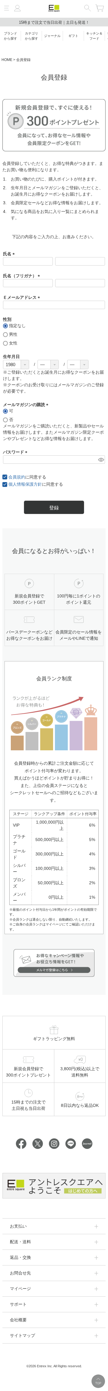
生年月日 (11, 356)
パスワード (16, 452)
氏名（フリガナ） (22, 275)
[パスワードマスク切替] (101, 459)
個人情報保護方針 (25, 484)
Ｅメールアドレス (22, 297)
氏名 (10, 253)
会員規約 (16, 477)
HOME (7, 60)
